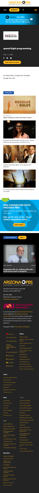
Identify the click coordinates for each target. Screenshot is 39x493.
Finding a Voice (7, 392)
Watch (22, 334)
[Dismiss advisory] (31, 19)
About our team (7, 485)
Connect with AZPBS (25, 400)
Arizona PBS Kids (7, 424)
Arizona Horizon (7, 403)
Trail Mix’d (22, 346)
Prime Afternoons (24, 362)
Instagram (10, 359)
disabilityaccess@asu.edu (11, 299)
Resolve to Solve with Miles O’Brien (27, 340)
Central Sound (7, 380)
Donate (10, 334)
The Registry (6, 465)
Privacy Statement (11, 352)
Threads (10, 366)
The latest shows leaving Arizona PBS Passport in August (18, 190)
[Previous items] (6, 253)
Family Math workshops (9, 447)
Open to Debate (7, 410)
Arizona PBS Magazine (25, 405)
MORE (21, 237)
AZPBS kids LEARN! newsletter (8, 432)
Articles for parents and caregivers (9, 444)
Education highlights (8, 456)
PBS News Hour (7, 415)
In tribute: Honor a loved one (26, 445)
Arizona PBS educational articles (9, 468)
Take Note (6, 387)
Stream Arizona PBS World (27, 369)
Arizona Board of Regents (22, 327)
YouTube (11, 362)
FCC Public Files (11, 337)
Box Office (22, 413)
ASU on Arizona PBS (25, 364)
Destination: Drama (25, 359)
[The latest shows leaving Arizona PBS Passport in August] (19, 170)
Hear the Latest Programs (10, 377)
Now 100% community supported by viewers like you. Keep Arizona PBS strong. (18, 19)
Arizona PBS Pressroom (26, 408)
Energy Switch (23, 354)
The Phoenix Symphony (9, 382)
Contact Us (22, 425)
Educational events (8, 458)
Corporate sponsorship (26, 442)
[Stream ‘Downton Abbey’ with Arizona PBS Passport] (19, 146)
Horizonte (6, 405)
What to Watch (24, 337)
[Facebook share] (4, 58)
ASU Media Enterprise (21, 314)
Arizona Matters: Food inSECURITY (25, 351)
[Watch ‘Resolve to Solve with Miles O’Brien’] (19, 97)
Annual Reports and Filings (26, 420)
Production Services (25, 415)
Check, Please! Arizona (26, 343)
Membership (23, 437)
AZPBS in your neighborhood (7, 461)
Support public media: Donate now (25, 430)
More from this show (12, 62)
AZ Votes (5, 408)
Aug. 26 (7, 115)
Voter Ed (5, 413)
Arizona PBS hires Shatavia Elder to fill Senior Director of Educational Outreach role (18, 141)
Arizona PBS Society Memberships (25, 434)
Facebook (10, 356)
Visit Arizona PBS (24, 422)
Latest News (6, 400)
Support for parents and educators (9, 479)
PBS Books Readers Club (26, 418)
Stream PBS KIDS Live (8, 426)
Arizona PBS (7, 316)
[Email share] (12, 58)
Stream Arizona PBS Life (26, 366)
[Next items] (32, 253)
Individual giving (24, 440)
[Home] (19, 3)
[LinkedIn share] (8, 58)
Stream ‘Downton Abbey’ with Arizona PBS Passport (17, 166)
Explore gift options (25, 427)
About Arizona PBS (24, 403)
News (5, 397)
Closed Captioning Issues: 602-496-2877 (11, 347)
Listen (5, 374)
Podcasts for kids (7, 441)
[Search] (23, 10)
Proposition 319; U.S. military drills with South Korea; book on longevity (18, 270)
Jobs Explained (23, 357)
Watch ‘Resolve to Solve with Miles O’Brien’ (17, 117)
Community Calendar (25, 410)
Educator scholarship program (8, 475)
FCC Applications (11, 341)
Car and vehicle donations (26, 451)
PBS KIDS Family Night (9, 429)
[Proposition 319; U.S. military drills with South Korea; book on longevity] (19, 245)
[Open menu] (35, 10)
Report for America (8, 482)
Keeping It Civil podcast (9, 390)
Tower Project (23, 448)
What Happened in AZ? (26, 348)
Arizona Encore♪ (7, 385)
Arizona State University (25, 312)
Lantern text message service (9, 435)
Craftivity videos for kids (9, 439)
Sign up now (18, 224)
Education (6, 453)
